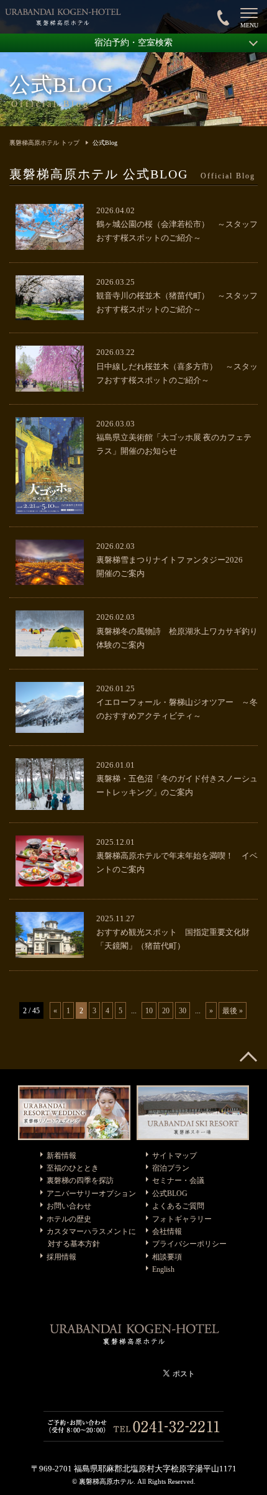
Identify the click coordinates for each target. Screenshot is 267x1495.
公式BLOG (170, 1193)
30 (182, 1010)
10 (149, 1010)
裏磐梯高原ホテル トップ (44, 142)
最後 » (232, 1010)
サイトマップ (174, 1155)
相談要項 (167, 1257)
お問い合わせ (69, 1206)
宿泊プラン (170, 1168)
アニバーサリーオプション (91, 1193)
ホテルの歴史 (69, 1219)
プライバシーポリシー (189, 1244)
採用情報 (61, 1257)
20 (166, 1010)
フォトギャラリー (182, 1219)
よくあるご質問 (178, 1206)
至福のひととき (73, 1168)
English (163, 1269)
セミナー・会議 (178, 1180)
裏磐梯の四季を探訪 (80, 1180)
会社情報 (167, 1231)
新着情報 (61, 1155)
